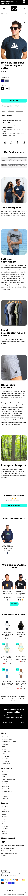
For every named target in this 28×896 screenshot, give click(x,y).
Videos (4, 793)
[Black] (18, 599)
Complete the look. (14, 614)
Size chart (11, 111)
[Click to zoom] (24, 22)
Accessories (5, 811)
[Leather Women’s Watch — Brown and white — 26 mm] (21, 673)
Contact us (5, 798)
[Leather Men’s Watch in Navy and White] (7, 625)
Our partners (5, 756)
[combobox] (14, 14)
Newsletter (5, 796)
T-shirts (4, 809)
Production (5, 744)
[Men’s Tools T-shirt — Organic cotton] (20, 581)
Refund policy (6, 761)
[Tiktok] (14, 890)
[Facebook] (2, 890)
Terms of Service (6, 758)
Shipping (9, 115)
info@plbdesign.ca (18, 845)
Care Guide (19, 111)
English (5, 871)
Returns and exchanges (8, 779)
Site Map (22, 894)
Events (4, 749)
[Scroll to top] (25, 892)
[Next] (24, 30)
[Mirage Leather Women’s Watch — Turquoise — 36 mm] (7, 648)
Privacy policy (6, 763)
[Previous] (3, 30)
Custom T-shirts (6, 751)
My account (5, 781)
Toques (4, 824)
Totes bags (5, 828)
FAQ (3, 115)
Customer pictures (7, 791)
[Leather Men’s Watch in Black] (21, 625)
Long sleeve (5, 819)
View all (14, 604)
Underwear (5, 826)
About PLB (5, 736)
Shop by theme (6, 806)
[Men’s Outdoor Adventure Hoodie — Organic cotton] (7, 533)
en (24, 1)
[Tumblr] (7, 890)
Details (4, 111)
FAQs (3, 776)
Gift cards (4, 784)
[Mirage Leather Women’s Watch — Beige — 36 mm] (21, 648)
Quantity (3, 95)
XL (15, 89)
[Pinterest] (4, 890)
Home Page (9, 696)
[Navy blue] (7, 553)
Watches (4, 831)
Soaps (4, 814)
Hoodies (4, 816)
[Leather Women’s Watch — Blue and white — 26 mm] (7, 673)
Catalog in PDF (6, 789)
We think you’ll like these (14, 566)
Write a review (14, 505)
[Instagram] (12, 890)
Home (3, 696)
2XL (21, 89)
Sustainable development (9, 741)
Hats (3, 821)
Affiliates (4, 754)
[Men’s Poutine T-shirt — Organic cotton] (7, 581)
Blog (3, 746)
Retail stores (5, 786)
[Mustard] (22, 599)
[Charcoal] (7, 599)
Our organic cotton (7, 739)
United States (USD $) (10, 875)
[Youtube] (10, 890)
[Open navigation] (3, 8)
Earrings (4, 833)
